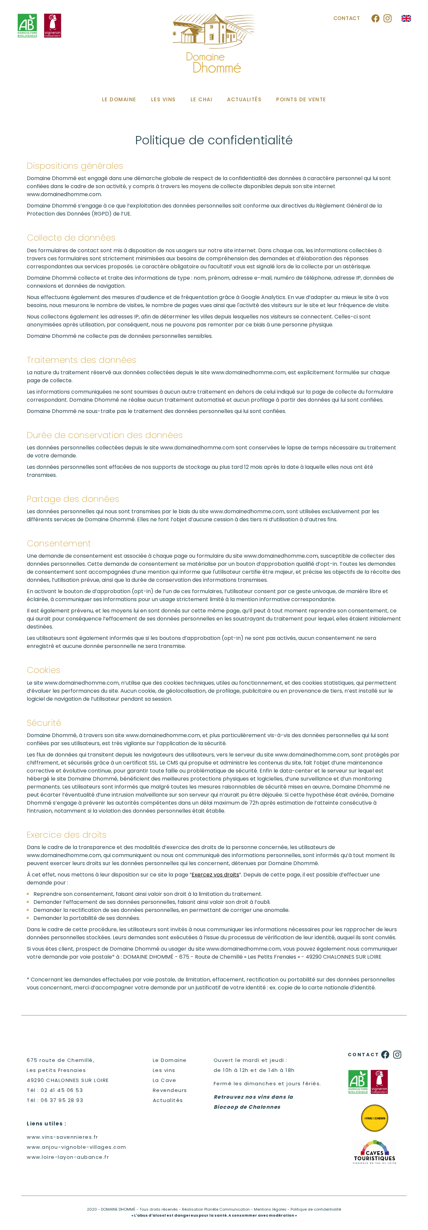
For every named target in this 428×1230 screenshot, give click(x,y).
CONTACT (346, 18)
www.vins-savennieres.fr (62, 1136)
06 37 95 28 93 (62, 1100)
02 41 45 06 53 (62, 1090)
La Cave (165, 1080)
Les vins (164, 1070)
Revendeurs (170, 1090)
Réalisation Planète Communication (216, 1209)
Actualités (168, 1100)
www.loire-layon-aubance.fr (68, 1156)
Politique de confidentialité (316, 1209)
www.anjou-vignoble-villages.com (76, 1146)
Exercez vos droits (215, 874)
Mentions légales (270, 1209)
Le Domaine (170, 1060)
